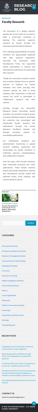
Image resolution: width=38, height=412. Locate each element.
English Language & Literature (13, 281)
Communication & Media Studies (14, 261)
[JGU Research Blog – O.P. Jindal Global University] (19, 7)
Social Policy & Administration (13, 315)
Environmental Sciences (10, 286)
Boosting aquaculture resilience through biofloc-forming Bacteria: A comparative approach (16, 356)
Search (31, 223)
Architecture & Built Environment (14, 251)
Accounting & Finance (10, 246)
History (4, 290)
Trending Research (8, 325)
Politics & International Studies (13, 305)
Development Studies (10, 266)
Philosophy (6, 300)
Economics (6, 271)
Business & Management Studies (14, 256)
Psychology (6, 310)
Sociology (6, 18)
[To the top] (34, 403)
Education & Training (9, 276)
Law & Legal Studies (9, 295)
